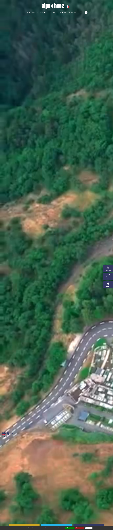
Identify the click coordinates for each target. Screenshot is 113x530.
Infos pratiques (75, 13)
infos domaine (108, 270)
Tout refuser (80, 528)
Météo (107, 278)
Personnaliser (88, 528)
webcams (108, 286)
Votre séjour (42, 13)
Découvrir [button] (31, 13)
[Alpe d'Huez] (53, 6)
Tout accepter (70, 528)
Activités (53, 13)
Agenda (63, 12)
